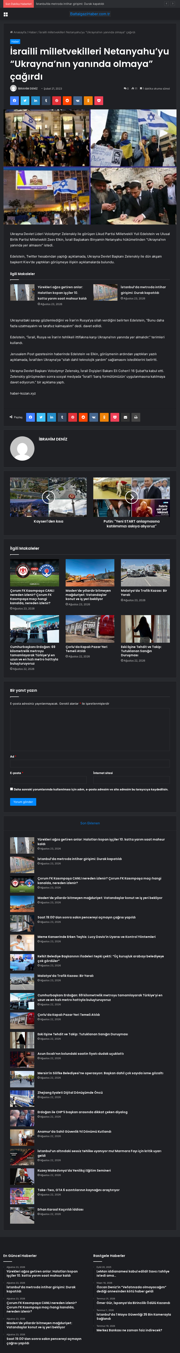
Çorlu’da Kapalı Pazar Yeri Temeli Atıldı (86, 649)
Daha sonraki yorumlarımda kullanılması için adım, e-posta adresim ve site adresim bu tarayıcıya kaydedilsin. (91, 789)
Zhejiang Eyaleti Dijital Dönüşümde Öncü (70, 1092)
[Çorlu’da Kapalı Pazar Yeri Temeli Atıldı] (90, 629)
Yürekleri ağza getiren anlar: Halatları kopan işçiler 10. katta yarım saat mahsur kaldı (62, 293)
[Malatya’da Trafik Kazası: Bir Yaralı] (145, 573)
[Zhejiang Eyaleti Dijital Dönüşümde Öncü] (22, 1098)
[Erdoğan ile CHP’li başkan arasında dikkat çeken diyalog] (22, 1118)
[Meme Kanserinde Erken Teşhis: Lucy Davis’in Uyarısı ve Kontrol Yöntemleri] (22, 943)
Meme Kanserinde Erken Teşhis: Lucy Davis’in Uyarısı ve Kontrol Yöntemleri (97, 937)
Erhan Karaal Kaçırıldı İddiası (60, 1209)
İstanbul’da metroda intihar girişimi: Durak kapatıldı (80, 859)
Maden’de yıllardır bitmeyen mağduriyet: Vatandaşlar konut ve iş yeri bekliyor (88, 594)
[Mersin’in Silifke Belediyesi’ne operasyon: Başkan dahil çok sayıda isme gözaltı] (22, 1079)
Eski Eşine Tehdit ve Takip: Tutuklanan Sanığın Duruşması (141, 651)
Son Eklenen (90, 823)
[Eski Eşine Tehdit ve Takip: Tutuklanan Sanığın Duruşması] (145, 629)
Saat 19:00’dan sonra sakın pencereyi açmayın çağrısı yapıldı (87, 917)
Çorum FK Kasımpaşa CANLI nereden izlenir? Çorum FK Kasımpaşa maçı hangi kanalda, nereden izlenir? (106, 3)
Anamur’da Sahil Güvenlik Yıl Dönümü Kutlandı (74, 1131)
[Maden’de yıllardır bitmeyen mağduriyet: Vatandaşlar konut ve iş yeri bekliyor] (90, 573)
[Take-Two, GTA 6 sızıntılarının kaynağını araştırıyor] (22, 1196)
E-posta (16, 773)
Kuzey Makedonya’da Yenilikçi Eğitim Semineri (74, 1170)
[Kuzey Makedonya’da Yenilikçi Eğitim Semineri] (22, 1176)
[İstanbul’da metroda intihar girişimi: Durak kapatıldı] (105, 292)
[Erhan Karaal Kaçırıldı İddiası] (22, 1215)
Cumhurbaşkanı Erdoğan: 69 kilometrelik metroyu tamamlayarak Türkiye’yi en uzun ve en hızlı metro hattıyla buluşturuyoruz (34, 655)
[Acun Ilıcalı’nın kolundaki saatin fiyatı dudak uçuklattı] (22, 1059)
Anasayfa (19, 32)
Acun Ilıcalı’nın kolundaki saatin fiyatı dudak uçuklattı (81, 1053)
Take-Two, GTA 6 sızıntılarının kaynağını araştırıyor (79, 1190)
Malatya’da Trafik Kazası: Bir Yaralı (144, 592)
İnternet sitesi (103, 773)
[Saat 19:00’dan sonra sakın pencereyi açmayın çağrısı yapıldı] (22, 923)
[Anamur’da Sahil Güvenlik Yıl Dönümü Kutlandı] (22, 1137)
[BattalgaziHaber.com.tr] (90, 14)
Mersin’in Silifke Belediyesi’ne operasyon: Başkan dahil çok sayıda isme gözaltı (100, 1073)
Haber (33, 32)
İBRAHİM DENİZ (28, 88)
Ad (13, 756)
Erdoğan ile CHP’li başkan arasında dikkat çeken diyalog (83, 1112)
